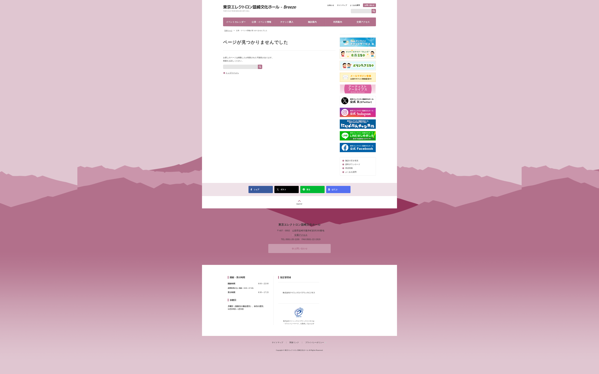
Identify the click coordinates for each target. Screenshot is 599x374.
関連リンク (294, 342)
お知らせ (330, 5)
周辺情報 (349, 168)
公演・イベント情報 (261, 22)
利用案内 (337, 22)
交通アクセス (363, 22)
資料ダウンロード (352, 164)
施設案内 (312, 22)
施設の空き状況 (351, 161)
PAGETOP (299, 202)
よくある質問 (355, 5)
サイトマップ (342, 5)
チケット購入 (286, 22)
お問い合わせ (369, 5)
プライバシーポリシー (314, 342)
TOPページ (228, 30)
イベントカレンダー (236, 22)
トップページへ (232, 73)
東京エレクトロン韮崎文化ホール (259, 8)
